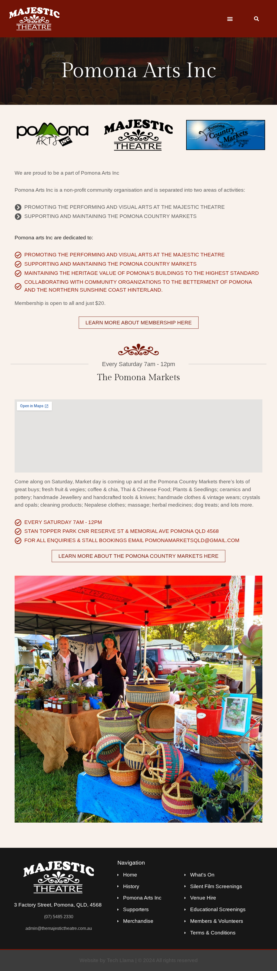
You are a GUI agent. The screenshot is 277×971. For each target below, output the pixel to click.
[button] (229, 18)
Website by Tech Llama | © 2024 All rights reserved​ (139, 960)
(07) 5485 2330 (58, 916)
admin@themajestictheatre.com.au (58, 928)
